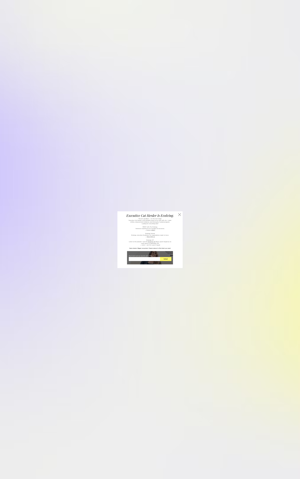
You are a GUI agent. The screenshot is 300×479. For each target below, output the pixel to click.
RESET (153, 230)
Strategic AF (152, 241)
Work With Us (151, 236)
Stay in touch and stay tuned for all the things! (141, 255)
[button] (179, 214)
